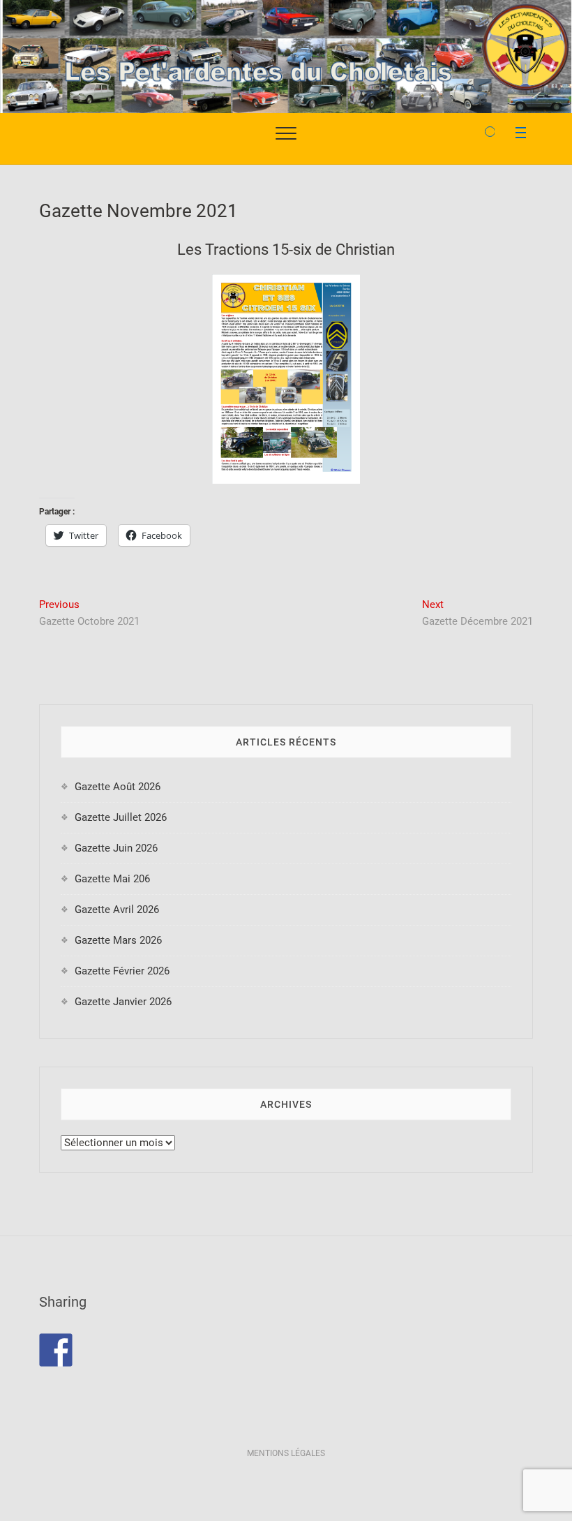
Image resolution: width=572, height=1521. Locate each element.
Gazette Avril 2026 (117, 909)
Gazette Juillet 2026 (121, 817)
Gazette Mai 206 (112, 879)
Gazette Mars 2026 (118, 940)
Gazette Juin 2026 (116, 848)
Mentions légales (286, 1453)
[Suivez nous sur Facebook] (56, 1350)
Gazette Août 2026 (117, 786)
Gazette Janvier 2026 (123, 1001)
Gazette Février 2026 (122, 971)
